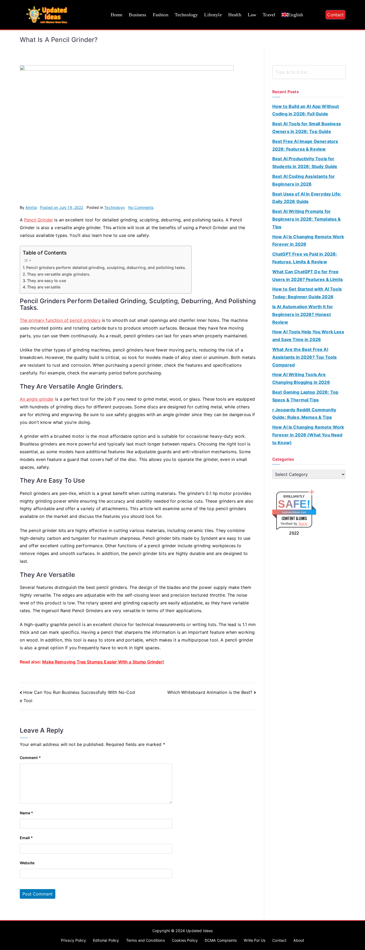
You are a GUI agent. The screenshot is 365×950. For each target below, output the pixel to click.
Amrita (31, 207)
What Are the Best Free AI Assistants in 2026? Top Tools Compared (304, 357)
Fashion (160, 14)
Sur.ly (303, 524)
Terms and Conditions (145, 940)
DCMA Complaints (221, 940)
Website (27, 863)
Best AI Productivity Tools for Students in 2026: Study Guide (304, 162)
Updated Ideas (199, 930)
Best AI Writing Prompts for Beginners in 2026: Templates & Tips (306, 219)
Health (234, 14)
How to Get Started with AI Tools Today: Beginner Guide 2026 (307, 292)
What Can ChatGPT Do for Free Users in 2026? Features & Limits (307, 275)
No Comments (141, 207)
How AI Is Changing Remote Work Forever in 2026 (308, 240)
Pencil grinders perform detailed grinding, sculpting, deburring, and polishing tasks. (106, 267)
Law (252, 14)
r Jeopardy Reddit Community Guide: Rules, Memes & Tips (304, 413)
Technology (186, 14)
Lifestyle (213, 14)
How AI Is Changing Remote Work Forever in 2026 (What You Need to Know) (308, 434)
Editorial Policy (106, 940)
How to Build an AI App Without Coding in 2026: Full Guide (305, 110)
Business (137, 14)
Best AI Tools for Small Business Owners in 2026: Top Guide (306, 127)
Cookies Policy (185, 940)
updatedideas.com (294, 512)
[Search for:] (309, 72)
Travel (269, 14)
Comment (30, 757)
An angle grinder (37, 399)
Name (26, 813)
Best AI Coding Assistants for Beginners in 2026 (303, 180)
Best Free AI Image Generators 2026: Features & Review (305, 145)
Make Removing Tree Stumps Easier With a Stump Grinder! (103, 661)
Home (117, 14)
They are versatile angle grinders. (58, 274)
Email (26, 837)
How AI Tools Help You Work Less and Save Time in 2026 (308, 335)
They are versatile (44, 287)
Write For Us (254, 940)
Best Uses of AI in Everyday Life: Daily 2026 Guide (306, 197)
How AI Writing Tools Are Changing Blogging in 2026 (301, 378)
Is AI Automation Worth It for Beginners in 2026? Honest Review (302, 314)
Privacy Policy (73, 940)
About (298, 940)
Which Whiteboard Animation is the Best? (209, 692)
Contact (335, 14)
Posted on (61, 207)
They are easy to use (46, 280)
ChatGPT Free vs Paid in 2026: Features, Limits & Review (304, 257)
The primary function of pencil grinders (60, 320)
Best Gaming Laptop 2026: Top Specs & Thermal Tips (305, 395)
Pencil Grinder (38, 219)
